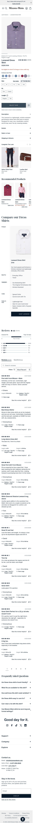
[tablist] (12, 360)
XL (14, 84)
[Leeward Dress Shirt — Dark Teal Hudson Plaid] (3, 76)
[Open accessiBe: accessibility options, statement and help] (22, 819)
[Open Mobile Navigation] (3, 8)
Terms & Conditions (14, 813)
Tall (10, 98)
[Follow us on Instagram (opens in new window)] (7, 725)
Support (5, 736)
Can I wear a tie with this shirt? (12, 704)
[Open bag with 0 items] (30, 8)
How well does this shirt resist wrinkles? (15, 693)
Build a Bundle (16, 4)
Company (5, 741)
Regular (5, 98)
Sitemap (4, 813)
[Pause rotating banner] (31, 3)
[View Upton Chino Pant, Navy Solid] (10, 157)
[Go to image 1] (4, 53)
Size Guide (16, 81)
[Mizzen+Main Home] (16, 8)
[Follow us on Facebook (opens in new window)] (11, 725)
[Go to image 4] (22, 53)
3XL (24, 84)
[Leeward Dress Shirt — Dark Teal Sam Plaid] (16, 76)
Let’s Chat (12, 766)
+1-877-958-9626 (15, 763)
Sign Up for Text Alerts (8, 800)
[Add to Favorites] (28, 105)
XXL (19, 84)
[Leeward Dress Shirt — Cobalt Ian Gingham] (6, 76)
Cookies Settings (24, 818)
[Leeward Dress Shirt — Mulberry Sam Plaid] (25, 76)
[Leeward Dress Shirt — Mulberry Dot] (22, 76)
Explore (5, 747)
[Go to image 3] (16, 53)
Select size (13, 105)
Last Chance (5, 15)
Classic (10, 91)
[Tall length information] (7, 95)
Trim (4, 91)
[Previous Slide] (27, 144)
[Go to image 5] (28, 53)
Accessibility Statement (11, 818)
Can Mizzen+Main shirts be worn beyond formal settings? (16, 710)
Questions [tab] (18, 360)
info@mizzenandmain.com (14, 760)
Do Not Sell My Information (21, 815)
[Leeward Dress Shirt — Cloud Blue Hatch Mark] (29, 76)
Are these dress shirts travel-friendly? (15, 682)
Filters (11, 370)
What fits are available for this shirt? (14, 688)
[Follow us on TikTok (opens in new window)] (16, 725)
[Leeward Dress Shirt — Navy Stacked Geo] (13, 76)
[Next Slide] (30, 144)
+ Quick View (8, 198)
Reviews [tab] (6, 360)
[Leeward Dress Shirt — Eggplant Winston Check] (9, 76)
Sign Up (16, 796)
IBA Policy (7, 815)
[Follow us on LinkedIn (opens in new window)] (25, 725)
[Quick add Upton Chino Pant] (17, 166)
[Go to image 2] (10, 53)
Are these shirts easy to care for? (13, 698)
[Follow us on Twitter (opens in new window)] (20, 725)
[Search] (6, 8)
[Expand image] (16, 35)
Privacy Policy (26, 813)
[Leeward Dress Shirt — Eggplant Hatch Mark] (19, 76)
